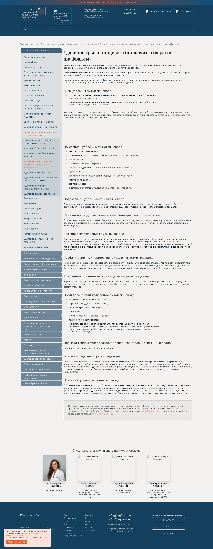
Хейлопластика (32, 223)
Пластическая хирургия (36, 50)
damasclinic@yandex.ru (118, 524)
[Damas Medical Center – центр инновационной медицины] (31, 519)
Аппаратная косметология (38, 291)
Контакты (68, 530)
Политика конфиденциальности (73, 534)
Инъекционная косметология (39, 301)
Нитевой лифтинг (33, 334)
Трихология (30, 274)
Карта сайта (89, 530)
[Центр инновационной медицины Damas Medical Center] (29, 14)
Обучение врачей (33, 364)
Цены (86, 518)
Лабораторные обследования (40, 264)
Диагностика (31, 317)
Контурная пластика (34, 312)
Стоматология (31, 307)
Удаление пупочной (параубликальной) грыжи (37, 187)
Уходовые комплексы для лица (40, 258)
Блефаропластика (33, 218)
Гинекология (30, 296)
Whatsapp (168, 520)
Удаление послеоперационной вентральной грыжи (40, 179)
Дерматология (32, 253)
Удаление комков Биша (36, 247)
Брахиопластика (33, 67)
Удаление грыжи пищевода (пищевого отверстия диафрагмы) (38, 164)
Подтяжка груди (32, 208)
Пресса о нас (90, 527)
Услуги (67, 521)
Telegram (168, 533)
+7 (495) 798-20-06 (103, 414)
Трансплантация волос (36, 269)
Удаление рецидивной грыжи (39, 194)
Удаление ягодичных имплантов (40, 127)
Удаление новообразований (39, 359)
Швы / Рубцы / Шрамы (35, 383)
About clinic (129, 9)
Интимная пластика (34, 285)
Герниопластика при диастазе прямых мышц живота (40, 141)
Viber (168, 527)
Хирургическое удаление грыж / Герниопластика (40, 133)
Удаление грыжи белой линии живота (39, 155)
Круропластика (32, 80)
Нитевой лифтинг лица (35, 234)
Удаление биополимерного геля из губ (38, 240)
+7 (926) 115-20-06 (93, 15)
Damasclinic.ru (154, 411)
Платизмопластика (34, 95)
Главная (67, 515)
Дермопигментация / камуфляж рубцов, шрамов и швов (39, 326)
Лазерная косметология (37, 280)
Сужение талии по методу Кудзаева (37, 115)
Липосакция (30, 198)
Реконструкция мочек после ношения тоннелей (39, 107)
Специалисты (70, 518)
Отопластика (31, 228)
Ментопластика (32, 85)
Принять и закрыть (16, 542)
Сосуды (28, 345)
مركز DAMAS (129, 13)
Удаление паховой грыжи (37, 172)
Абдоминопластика (34, 57)
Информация (69, 527)
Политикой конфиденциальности (22, 534)
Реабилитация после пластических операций (37, 352)
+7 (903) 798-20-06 (93, 9)
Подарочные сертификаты (38, 369)
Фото (66, 524)
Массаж (28, 339)
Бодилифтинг (31, 62)
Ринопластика (31, 213)
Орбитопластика (33, 90)
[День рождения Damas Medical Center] (42, 11)
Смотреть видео (145, 132)
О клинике (89, 515)
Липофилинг (30, 203)
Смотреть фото (110, 132)
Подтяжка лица (32, 100)
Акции (87, 521)
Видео (87, 524)
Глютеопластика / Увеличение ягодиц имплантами (40, 74)
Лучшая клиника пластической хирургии (106, 2)
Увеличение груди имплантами (40, 122)
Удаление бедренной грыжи (39, 148)
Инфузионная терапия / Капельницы (36, 376)
